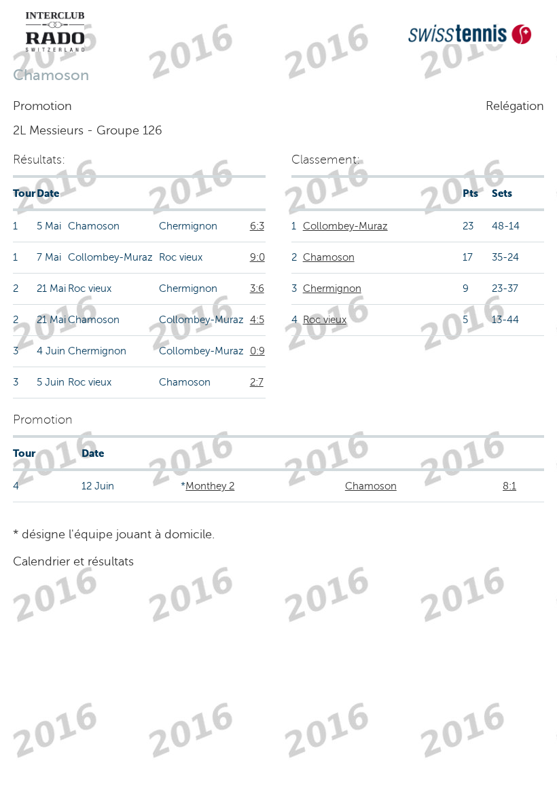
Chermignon (332, 288)
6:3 (257, 226)
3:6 (257, 288)
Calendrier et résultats (73, 561)
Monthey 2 (209, 486)
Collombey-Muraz (345, 226)
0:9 (257, 351)
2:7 (257, 382)
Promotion (42, 106)
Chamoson (329, 257)
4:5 (257, 319)
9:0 (257, 257)
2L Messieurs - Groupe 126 (87, 130)
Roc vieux (324, 319)
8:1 (509, 486)
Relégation (515, 106)
